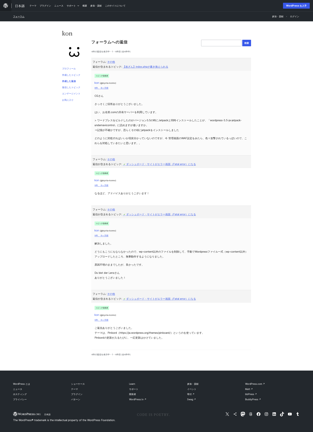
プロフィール (69, 68)
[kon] (74, 53)
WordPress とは (21, 383)
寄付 (190, 394)
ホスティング (20, 394)
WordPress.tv (137, 399)
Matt (249, 389)
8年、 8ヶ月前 (101, 88)
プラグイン (76, 394)
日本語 (47, 414)
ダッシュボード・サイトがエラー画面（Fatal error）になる (161, 164)
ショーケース (78, 383)
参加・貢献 (193, 383)
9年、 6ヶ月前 (101, 185)
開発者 (132, 394)
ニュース (17, 389)
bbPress (251, 394)
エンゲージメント (71, 93)
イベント (191, 389)
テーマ (74, 389)
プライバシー (20, 399)
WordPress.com (255, 383)
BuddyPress (253, 399)
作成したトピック (71, 74)
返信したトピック (71, 87)
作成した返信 (69, 81)
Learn (132, 383)
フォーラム (18, 16)
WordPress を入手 (296, 5)
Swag (191, 399)
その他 (111, 61)
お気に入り (68, 99)
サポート (133, 389)
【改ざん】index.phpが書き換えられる (145, 66)
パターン (75, 399)
